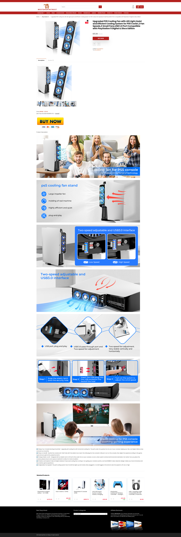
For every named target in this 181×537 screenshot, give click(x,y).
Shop (53, 13)
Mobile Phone (101, 13)
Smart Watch (118, 13)
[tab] (41, 60)
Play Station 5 (45, 16)
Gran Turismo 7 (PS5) (62, 491)
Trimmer (126, 13)
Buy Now (101, 38)
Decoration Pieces (71, 13)
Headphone (87, 13)
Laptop (94, 13)
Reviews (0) (51, 60)
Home (48, 13)
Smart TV (109, 13)
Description (41, 60)
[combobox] (90, 514)
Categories (40, 13)
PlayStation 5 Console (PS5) (80, 492)
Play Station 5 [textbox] (90, 514)
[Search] (100, 6)
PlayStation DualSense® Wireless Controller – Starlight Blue (117, 494)
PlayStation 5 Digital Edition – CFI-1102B (43, 492)
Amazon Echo (60, 13)
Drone (80, 13)
